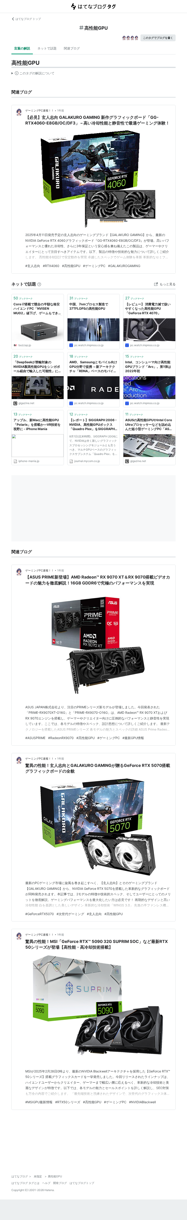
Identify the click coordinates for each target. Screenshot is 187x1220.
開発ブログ (60, 1183)
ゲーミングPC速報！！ (39, 110)
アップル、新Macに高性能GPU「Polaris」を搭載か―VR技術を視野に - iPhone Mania (37, 424)
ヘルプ (46, 1183)
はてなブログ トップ (28, 19)
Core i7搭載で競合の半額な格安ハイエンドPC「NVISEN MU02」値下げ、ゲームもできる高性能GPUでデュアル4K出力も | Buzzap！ (37, 309)
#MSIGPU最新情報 (38, 1102)
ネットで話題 (47, 48)
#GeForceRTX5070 (39, 914)
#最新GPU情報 (133, 738)
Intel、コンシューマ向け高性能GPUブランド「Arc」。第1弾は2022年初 (148, 366)
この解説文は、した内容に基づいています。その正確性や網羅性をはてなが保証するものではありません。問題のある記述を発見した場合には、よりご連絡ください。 (33, 74)
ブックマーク (23, 298)
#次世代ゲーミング (70, 914)
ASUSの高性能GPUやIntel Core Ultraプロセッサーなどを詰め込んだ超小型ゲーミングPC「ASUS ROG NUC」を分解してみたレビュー (149, 424)
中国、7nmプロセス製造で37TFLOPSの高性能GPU (88, 306)
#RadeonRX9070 (61, 738)
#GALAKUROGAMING (124, 266)
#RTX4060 (51, 266)
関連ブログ (72, 48)
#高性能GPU (71, 266)
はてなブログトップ (82, 1183)
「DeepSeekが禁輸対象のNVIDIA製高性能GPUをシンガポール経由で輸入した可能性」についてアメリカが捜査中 (37, 367)
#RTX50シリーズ (67, 1102)
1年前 (60, 110)
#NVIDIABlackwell (142, 1102)
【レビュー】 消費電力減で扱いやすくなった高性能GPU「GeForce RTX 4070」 (148, 308)
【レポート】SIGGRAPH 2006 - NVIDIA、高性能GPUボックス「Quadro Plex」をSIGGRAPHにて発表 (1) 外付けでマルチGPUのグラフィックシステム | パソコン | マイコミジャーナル (93, 424)
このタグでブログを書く (158, 37)
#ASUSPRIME (35, 738)
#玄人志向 (32, 266)
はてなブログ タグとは (25, 1183)
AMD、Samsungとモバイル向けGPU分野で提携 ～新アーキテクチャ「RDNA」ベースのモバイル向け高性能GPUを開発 (93, 367)
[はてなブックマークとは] (39, 284)
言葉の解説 (22, 48)
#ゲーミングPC (94, 266)
